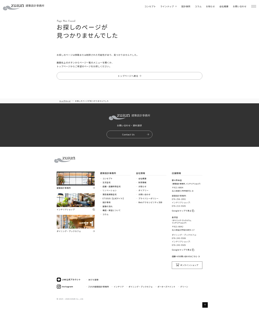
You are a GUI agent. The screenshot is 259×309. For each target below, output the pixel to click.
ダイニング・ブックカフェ (141, 286)
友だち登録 (93, 279)
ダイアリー (143, 190)
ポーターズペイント (166, 286)
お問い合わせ (240, 6)
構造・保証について (112, 210)
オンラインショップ (189, 265)
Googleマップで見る (181, 210)
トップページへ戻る (128, 75)
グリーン (184, 286)
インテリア (119, 286)
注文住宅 (106, 182)
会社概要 (224, 6)
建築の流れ (108, 206)
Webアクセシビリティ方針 (150, 202)
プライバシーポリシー (148, 198)
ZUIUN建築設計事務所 (98, 286)
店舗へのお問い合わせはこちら (184, 256)
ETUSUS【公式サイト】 (114, 198)
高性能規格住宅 (110, 194)
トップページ (65, 101)
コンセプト (150, 6)
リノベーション (110, 190)
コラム (198, 6)
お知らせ (210, 6)
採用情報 (142, 182)
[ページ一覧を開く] (253, 6)
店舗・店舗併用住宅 (112, 186)
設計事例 (185, 6)
